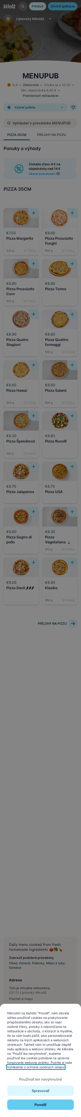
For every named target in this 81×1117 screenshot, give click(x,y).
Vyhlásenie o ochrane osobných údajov (36, 1067)
